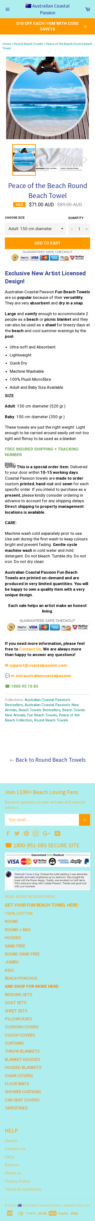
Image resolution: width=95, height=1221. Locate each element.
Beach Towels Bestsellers (39, 710)
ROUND (11, 921)
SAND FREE (15, 946)
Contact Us (15, 1148)
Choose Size (15, 217)
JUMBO (12, 962)
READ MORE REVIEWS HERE (30, 896)
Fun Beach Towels (42, 715)
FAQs (10, 1156)
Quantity (76, 218)
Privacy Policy (17, 1181)
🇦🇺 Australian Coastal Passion (47, 9)
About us (13, 1172)
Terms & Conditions (23, 1189)
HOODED (13, 937)
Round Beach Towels (28, 44)
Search (11, 1140)
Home (6, 44)
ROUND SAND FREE (22, 954)
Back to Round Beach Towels (50, 759)
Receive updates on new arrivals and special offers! (45, 805)
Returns (12, 1164)
